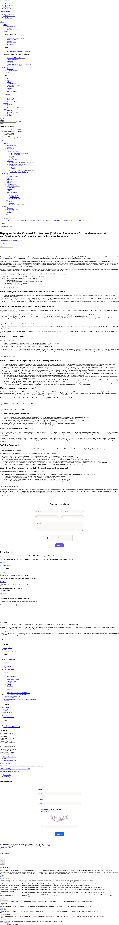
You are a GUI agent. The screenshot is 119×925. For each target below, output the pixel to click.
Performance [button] (3, 903)
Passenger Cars (7, 648)
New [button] (42, 811)
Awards (5, 709)
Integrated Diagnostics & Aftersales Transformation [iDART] (20, 699)
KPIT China (6, 7)
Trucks (5, 649)
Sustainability (7, 714)
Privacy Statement (5, 849)
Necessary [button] (3, 875)
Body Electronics (11, 681)
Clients (5, 710)
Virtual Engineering (8, 697)
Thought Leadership (9, 659)
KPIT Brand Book (15, 198)
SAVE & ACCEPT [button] (5, 922)
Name (40, 789)
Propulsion (10, 686)
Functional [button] (3, 898)
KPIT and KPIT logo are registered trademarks (13, 769)
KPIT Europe (7, 3)
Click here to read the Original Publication (11, 240)
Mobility (5, 25)
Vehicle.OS (10, 161)
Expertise (6, 31)
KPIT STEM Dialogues (10, 19)
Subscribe (19, 604)
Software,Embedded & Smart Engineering (18, 164)
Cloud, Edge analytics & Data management (15, 694)
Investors (5, 109)
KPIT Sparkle (7, 17)
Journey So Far (7, 712)
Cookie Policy (7, 778)
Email (40, 799)
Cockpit (9, 684)
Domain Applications (13, 151)
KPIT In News (14, 197)
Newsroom (10, 194)
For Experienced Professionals (11, 727)
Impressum (6, 758)
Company (6, 72)
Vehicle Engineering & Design (11, 696)
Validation (6, 700)
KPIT (28, 769)
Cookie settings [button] (4, 853)
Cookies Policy (4, 847)
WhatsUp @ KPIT (8, 14)
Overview (6, 658)
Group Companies (8, 717)
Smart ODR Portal (5, 763)
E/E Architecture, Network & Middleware (18, 693)
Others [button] (2, 917)
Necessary (5, 877)
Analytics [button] (2, 908)
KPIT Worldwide (5, 0)
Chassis (9, 683)
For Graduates (7, 725)
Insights (5, 67)
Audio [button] (47, 811)
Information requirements (10, 760)
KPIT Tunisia (7, 8)
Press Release (14, 195)
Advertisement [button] (4, 913)
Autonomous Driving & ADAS (15, 679)
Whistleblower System (9, 757)
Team (5, 715)
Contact (2, 140)
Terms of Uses (7, 775)
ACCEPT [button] (2, 855)
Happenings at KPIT (5, 11)
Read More (3, 562)
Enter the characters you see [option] (51, 809)
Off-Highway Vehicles (9, 651)
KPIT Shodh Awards (9, 16)
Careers (5, 103)
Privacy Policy (7, 776)
